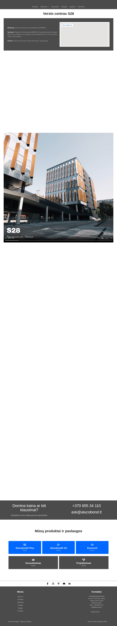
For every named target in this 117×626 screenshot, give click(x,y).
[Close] (115, 2)
